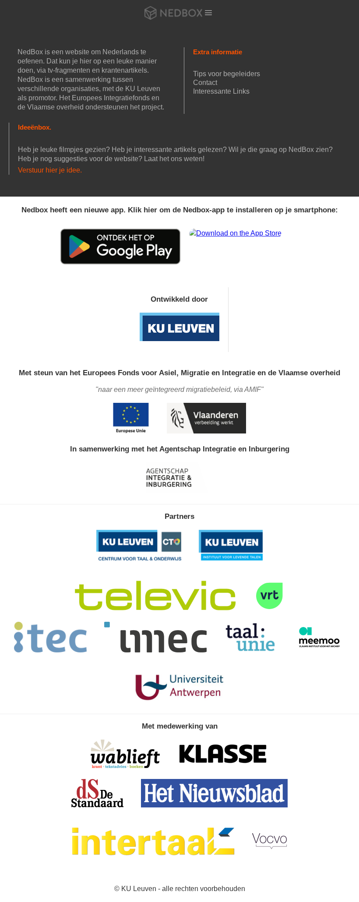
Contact (205, 82)
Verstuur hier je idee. (50, 170)
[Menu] (208, 12)
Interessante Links (221, 91)
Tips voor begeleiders (226, 74)
